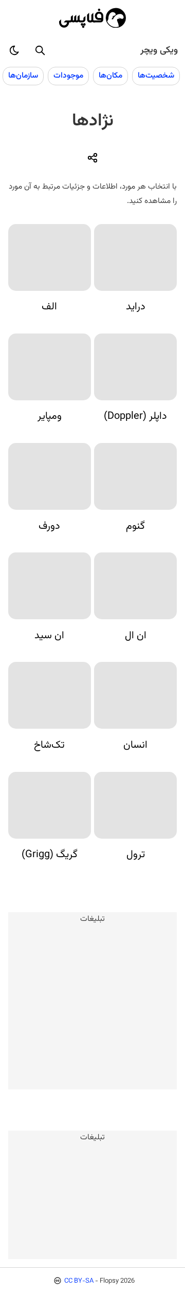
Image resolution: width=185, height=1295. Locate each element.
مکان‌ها (110, 75)
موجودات (68, 75)
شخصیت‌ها (156, 75)
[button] (40, 50)
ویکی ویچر (159, 50)
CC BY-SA (79, 1281)
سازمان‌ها (23, 75)
